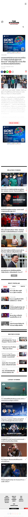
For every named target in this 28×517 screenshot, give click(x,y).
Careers (14, 499)
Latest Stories (14, 380)
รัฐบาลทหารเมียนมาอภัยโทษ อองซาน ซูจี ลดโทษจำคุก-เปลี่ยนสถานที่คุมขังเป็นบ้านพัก (12, 251)
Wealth (14, 496)
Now (21, 497)
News (7, 496)
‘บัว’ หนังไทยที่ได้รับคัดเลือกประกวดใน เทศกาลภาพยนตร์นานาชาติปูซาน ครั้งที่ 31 (12, 399)
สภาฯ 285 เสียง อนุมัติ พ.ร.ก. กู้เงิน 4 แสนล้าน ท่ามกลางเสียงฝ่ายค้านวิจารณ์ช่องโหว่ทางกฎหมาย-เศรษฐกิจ (16, 291)
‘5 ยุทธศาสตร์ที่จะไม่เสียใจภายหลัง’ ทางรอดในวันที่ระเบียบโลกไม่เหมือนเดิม (9, 356)
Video (14, 497)
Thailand (4, 55)
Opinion (6, 499)
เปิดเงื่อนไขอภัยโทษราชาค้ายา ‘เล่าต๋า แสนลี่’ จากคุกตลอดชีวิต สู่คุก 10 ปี (12, 210)
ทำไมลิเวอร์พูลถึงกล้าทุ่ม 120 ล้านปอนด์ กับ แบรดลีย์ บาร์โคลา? (17, 308)
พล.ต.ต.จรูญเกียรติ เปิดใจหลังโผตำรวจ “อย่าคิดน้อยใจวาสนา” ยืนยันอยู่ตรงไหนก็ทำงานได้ (17, 299)
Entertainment (5, 437)
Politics (12, 289)
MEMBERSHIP (14, 508)
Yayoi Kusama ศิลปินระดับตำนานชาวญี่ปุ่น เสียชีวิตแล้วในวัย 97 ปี (17, 324)
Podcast (6, 497)
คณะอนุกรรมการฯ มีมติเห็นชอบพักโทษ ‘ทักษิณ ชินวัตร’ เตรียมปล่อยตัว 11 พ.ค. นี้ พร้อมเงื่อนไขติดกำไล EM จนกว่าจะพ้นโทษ (12, 271)
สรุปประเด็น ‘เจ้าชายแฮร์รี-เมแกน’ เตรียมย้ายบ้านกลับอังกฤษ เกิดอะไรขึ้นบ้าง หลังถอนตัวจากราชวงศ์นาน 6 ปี (9, 363)
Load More (14, 485)
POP (11, 313)
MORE (14, 275)
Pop (21, 496)
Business (10, 417)
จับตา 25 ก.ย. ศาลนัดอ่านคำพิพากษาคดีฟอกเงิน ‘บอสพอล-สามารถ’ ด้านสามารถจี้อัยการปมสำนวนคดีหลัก (12, 190)
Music (2, 458)
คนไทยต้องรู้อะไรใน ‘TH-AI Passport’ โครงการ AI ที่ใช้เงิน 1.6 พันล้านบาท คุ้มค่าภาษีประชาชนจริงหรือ (9, 341)
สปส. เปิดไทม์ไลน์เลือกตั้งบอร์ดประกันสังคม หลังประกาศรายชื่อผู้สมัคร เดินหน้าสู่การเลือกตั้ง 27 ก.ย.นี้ (9, 371)
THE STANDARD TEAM (8, 66)
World (3, 248)
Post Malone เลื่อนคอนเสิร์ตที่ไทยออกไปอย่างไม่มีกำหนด (11, 460)
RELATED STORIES (14, 170)
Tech (10, 338)
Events (21, 499)
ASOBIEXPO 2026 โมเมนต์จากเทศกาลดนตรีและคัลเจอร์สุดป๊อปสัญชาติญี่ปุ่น (12, 440)
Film (2, 397)
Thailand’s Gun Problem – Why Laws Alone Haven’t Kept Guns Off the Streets (9, 347)
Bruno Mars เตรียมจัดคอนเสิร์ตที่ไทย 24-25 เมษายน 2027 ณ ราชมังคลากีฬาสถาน (17, 316)
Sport (12, 305)
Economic (5, 338)
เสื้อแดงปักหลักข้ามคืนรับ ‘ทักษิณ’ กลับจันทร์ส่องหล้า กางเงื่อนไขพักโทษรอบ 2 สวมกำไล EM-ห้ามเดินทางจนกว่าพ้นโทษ (12, 230)
